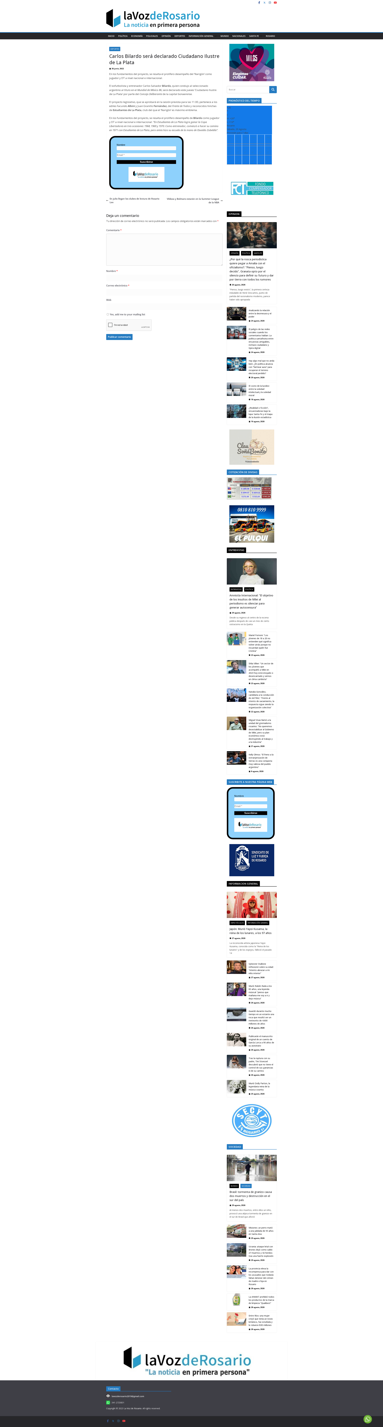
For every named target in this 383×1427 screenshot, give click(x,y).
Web (108, 300)
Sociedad (246, 1186)
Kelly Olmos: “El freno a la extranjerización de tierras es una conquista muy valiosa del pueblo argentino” (261, 761)
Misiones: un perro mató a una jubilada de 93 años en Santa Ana (261, 1230)
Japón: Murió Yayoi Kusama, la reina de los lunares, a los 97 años (251, 931)
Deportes (179, 36)
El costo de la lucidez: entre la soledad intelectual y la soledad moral (260, 390)
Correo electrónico (117, 285)
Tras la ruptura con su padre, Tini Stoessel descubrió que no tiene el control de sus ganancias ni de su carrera (261, 1064)
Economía (137, 36)
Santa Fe (254, 36)
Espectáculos (237, 923)
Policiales (152, 36)
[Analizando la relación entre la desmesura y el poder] (236, 315)
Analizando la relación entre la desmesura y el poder (260, 313)
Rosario (270, 36)
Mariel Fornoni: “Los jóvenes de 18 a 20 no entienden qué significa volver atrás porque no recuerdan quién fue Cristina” (260, 643)
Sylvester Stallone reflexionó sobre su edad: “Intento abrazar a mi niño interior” (261, 968)
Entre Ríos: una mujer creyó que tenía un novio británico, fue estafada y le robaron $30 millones (261, 1320)
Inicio (111, 36)
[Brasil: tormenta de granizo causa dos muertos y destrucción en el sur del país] (252, 1168)
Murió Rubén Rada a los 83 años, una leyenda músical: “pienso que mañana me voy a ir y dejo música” (260, 992)
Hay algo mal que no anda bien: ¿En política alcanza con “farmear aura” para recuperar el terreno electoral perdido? (261, 367)
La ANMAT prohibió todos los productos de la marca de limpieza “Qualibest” (261, 1299)
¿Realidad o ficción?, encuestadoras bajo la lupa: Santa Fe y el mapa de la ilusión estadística (260, 412)
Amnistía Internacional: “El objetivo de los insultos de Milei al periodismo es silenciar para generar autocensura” (251, 601)
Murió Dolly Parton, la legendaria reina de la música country (259, 1086)
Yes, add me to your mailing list (127, 314)
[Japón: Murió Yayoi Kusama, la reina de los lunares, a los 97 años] (252, 905)
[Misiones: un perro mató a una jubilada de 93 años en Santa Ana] (236, 1232)
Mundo (225, 36)
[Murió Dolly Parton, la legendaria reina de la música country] (236, 1088)
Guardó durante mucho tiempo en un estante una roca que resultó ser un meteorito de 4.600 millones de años (261, 1017)
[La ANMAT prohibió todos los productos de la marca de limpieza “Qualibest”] (236, 1301)
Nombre (121, 145)
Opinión (166, 36)
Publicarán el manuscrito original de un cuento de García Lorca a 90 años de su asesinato (261, 1041)
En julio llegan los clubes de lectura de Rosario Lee (134, 200)
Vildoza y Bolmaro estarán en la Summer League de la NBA (193, 200)
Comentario (114, 230)
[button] (215, 36)
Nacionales (239, 36)
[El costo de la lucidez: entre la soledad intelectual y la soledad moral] (236, 392)
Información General (201, 36)
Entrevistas (236, 589)
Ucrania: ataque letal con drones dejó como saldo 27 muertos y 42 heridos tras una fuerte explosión (261, 1251)
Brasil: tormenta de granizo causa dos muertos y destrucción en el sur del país (251, 1196)
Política (122, 36)
